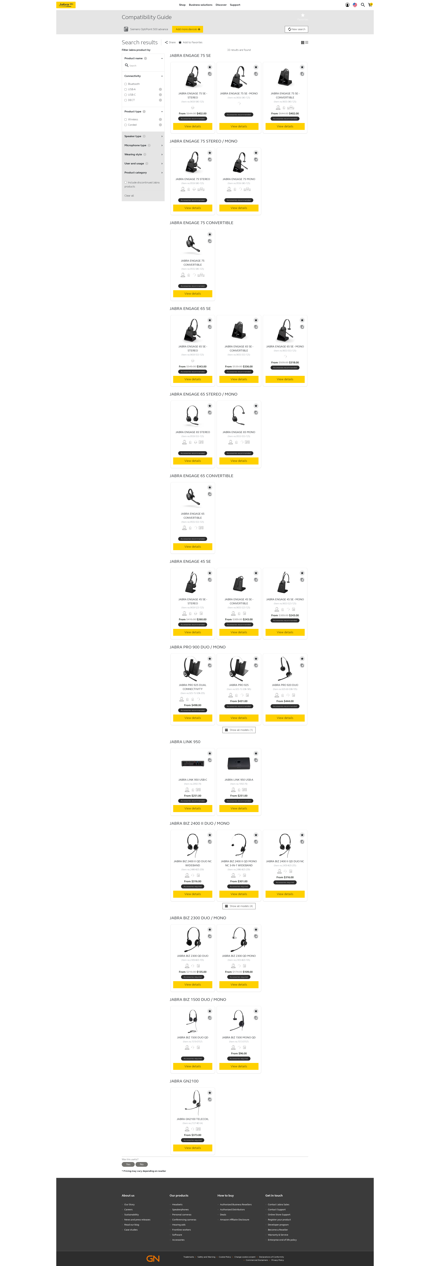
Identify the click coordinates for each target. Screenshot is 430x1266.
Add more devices (188, 29)
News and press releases (137, 1219)
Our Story (129, 1204)
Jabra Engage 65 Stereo (193, 432)
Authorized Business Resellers (236, 1204)
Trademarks (188, 1257)
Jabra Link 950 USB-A (239, 779)
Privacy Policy (277, 1260)
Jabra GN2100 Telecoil (193, 1119)
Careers (128, 1209)
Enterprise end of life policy (282, 1239)
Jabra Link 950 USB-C (192, 779)
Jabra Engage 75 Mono (239, 179)
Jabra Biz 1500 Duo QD (192, 1037)
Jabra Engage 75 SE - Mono (239, 93)
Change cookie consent (244, 1257)
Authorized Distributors (232, 1209)
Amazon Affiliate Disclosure (234, 1219)
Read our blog (131, 1224)
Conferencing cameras (184, 1219)
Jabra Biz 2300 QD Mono (239, 955)
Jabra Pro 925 (239, 685)
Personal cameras (181, 1214)
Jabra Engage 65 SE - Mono (285, 346)
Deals (223, 1214)
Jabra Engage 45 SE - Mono (285, 599)
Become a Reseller (278, 1229)
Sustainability (131, 1214)
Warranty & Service (278, 1234)
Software (177, 1234)
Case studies (131, 1229)
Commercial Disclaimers (257, 1260)
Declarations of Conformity (271, 1257)
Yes (128, 1164)
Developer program (278, 1224)
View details (192, 126)
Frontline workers (181, 1229)
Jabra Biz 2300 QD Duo (192, 955)
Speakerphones (180, 1209)
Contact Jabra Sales (278, 1204)
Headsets (177, 1204)
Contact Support (277, 1209)
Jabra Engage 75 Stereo (193, 179)
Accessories (178, 1239)
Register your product (279, 1219)
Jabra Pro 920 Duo (285, 685)
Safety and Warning (206, 1257)
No (141, 1164)
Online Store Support (279, 1214)
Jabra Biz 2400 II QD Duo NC (285, 861)
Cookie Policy (225, 1257)
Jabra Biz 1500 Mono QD (239, 1037)
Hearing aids (178, 1224)
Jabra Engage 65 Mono (239, 432)
